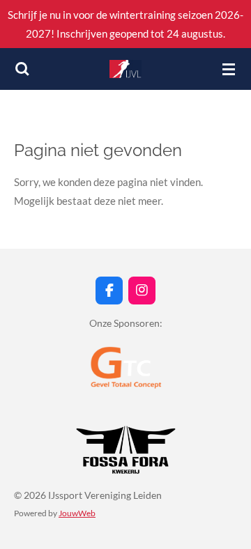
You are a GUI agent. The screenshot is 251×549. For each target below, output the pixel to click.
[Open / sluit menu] (228, 69)
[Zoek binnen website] (22, 69)
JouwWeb (77, 513)
